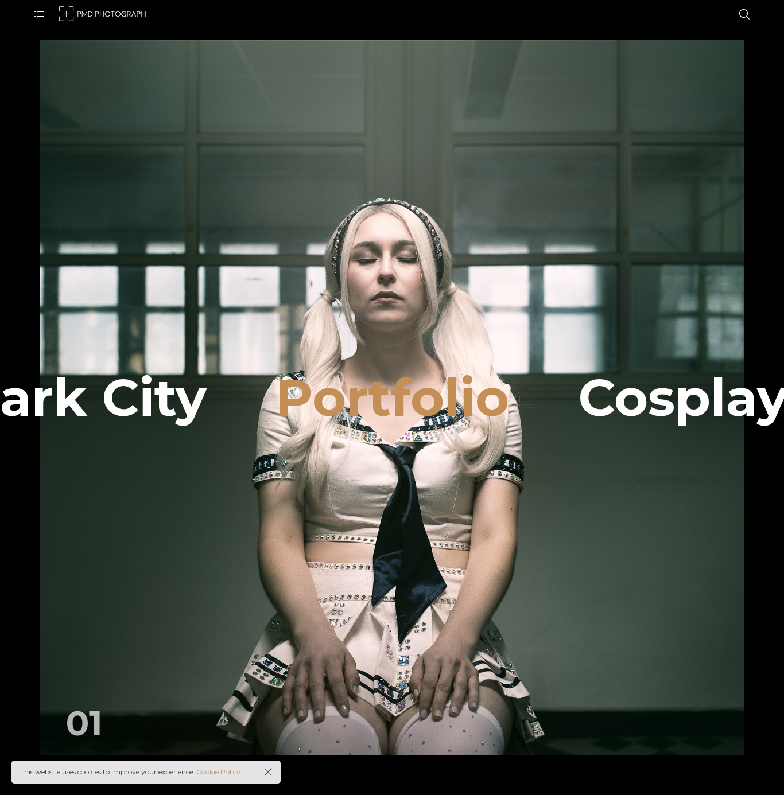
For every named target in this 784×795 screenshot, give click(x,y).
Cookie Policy (218, 771)
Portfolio (392, 397)
